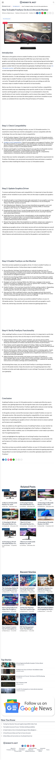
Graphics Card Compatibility (12, 142)
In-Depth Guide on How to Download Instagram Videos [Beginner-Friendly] (19, 730)
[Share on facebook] (37, 13)
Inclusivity (42, 748)
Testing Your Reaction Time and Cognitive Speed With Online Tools (28, 609)
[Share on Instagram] (8, 460)
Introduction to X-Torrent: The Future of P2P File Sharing (30, 676)
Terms (47, 749)
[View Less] (53, 13)
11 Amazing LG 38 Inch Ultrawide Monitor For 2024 (9, 524)
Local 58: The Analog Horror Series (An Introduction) (29, 689)
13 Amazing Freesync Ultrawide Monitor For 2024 (27, 504)
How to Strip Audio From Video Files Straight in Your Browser (9, 609)
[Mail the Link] (50, 13)
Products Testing (11, 749)
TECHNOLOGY (6, 18)
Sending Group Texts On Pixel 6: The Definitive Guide (29, 669)
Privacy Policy (18, 751)
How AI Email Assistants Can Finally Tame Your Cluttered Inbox (27, 589)
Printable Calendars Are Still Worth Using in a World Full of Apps (45, 589)
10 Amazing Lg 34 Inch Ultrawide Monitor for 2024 (9, 543)
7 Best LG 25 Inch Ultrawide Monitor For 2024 (27, 524)
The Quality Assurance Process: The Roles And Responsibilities (19, 727)
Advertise (30, 749)
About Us (13, 748)
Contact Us (40, 749)
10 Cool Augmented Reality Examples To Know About (29, 663)
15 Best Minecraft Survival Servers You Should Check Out (17, 736)
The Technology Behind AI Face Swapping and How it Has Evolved (10, 589)
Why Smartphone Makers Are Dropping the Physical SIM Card (46, 609)
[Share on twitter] (40, 13)
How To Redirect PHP (21, 682)
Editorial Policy (33, 748)
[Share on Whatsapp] (45, 13)
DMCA (40, 751)
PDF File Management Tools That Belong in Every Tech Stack (27, 628)
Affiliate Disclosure (30, 751)
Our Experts (22, 748)
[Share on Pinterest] (42, 13)
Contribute (22, 749)
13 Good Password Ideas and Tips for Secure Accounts (17, 733)
